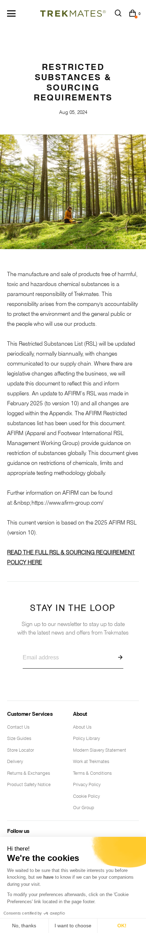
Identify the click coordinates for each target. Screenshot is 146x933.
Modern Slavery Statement (99, 750)
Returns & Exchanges (28, 773)
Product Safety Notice (29, 784)
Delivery (15, 761)
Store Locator (20, 750)
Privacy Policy (87, 784)
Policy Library (86, 738)
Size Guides (19, 738)
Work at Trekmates (91, 761)
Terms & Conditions (92, 773)
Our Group (83, 807)
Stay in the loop (73, 619)
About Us (82, 727)
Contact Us (18, 727)
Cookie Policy (86, 796)
